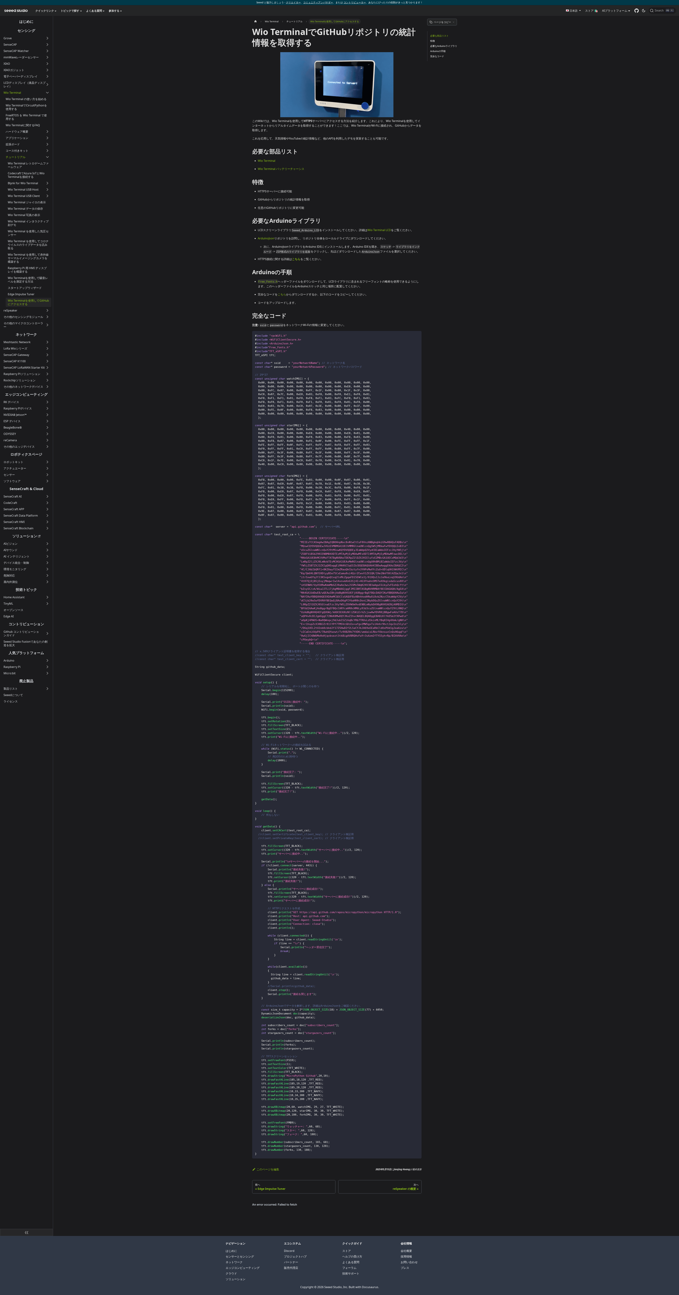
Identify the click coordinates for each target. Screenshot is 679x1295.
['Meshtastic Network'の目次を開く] (47, 342)
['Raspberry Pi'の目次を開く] (47, 667)
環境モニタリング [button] (15, 569)
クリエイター (293, 2)
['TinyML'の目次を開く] (47, 603)
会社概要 (406, 1251)
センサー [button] (9, 475)
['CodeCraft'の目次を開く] (47, 503)
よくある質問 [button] (94, 10)
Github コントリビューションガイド (21, 633)
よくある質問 (350, 1262)
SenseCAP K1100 (15, 361)
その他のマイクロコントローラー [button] (23, 325)
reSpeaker (10, 310)
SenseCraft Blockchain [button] (18, 528)
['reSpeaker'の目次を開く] (47, 310)
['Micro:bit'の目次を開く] (47, 673)
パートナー (291, 1262)
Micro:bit (10, 673)
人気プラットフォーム (26, 652)
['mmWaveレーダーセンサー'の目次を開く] (47, 57)
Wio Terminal (12, 93)
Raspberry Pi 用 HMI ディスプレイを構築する (27, 269)
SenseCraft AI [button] (13, 496)
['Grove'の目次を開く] (47, 38)
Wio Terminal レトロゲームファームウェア (28, 165)
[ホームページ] (255, 21)
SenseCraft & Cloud (26, 488)
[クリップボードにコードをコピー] (417, 335)
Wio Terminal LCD (379, 230)
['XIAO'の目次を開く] (47, 63)
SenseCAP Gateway (16, 355)
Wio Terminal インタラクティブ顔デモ (28, 223)
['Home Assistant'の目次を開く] (47, 597)
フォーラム (349, 1268)
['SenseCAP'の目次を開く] (47, 44)
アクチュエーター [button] (15, 468)
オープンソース (13, 610)
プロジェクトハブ (295, 1256)
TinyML (8, 604)
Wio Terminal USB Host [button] (23, 189)
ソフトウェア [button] (12, 481)
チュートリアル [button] (15, 157)
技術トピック (26, 589)
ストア (346, 1251)
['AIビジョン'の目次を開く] (47, 543)
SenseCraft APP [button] (14, 509)
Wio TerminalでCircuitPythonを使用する (26, 107)
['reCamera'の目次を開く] (47, 440)
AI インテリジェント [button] (17, 556)
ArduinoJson (266, 238)
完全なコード (437, 56)
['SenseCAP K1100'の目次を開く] (47, 361)
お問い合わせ (409, 1262)
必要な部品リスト (439, 35)
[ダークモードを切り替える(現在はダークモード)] (643, 10)
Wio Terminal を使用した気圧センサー (28, 233)
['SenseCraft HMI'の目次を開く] (47, 522)
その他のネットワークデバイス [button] (23, 387)
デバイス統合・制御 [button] (16, 563)
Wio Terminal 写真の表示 (24, 215)
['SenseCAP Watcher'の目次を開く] (47, 51)
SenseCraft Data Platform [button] (21, 515)
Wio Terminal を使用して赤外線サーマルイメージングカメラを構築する (28, 258)
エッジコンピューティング (26, 394)
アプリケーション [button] (17, 138)
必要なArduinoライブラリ (443, 46)
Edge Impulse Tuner (21, 294)
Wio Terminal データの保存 (25, 209)
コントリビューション (26, 624)
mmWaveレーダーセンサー (21, 57)
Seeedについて (13, 695)
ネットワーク (26, 334)
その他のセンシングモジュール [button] (23, 317)
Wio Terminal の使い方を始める (26, 99)
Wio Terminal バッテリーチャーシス (281, 169)
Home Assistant (14, 597)
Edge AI (9, 616)
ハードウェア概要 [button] (17, 131)
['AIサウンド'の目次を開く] (47, 550)
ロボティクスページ (26, 454)
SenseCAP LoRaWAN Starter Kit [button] (24, 367)
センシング (26, 30)
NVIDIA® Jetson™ (15, 415)
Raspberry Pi (12, 667)
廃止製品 (26, 681)
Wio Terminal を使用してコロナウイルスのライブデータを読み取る (28, 244)
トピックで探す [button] (70, 10)
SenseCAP (10, 44)
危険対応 (9, 575)
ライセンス (11, 701)
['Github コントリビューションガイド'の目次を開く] (47, 633)
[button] (573, 10)
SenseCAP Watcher (16, 51)
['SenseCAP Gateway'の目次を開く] (47, 355)
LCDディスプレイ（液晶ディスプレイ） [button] (25, 84)
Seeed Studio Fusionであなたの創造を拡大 (26, 643)
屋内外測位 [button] (11, 582)
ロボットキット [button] (13, 462)
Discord (289, 1251)
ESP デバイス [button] (12, 421)
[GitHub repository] (636, 10)
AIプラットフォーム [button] (614, 11)
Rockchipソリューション (20, 380)
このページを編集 (268, 1169)
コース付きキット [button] (17, 151)
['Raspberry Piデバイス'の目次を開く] (47, 408)
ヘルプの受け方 (352, 1256)
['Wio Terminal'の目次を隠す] (47, 92)
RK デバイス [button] (11, 402)
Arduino (9, 660)
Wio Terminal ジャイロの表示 (27, 202)
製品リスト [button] (11, 689)
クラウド (231, 1273)
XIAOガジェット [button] (14, 70)
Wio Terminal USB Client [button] (24, 196)
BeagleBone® (13, 427)
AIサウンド (11, 550)
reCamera (10, 440)
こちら (282, 294)
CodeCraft (10, 503)
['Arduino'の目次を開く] (47, 660)
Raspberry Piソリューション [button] (22, 374)
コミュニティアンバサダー (318, 2)
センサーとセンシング (240, 1256)
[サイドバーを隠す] (26, 1232)
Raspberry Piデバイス (18, 408)
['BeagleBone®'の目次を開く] (47, 427)
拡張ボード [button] (13, 144)
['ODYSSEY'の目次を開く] (47, 434)
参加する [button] (114, 10)
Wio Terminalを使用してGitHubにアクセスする (28, 302)
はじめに (26, 21)
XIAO (7, 64)
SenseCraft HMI (14, 522)
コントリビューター (355, 2)
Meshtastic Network (17, 342)
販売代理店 (291, 1268)
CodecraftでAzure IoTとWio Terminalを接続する (26, 175)
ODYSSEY (10, 434)
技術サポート (350, 1273)
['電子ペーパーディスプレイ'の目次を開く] (47, 76)
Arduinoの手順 (438, 51)
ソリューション (24, 536)
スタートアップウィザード (25, 288)
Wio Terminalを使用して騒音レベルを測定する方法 (28, 279)
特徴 (432, 40)
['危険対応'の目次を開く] (47, 575)
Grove (8, 38)
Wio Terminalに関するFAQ (23, 125)
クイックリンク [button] (44, 10)
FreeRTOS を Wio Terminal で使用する (26, 117)
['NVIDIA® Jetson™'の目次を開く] (47, 415)
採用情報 (406, 1256)
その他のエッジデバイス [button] (19, 447)
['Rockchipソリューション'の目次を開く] (47, 380)
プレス (405, 1268)
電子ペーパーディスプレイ (20, 76)
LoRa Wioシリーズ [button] (15, 348)
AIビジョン (11, 544)
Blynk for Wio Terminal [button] (23, 183)
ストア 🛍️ (591, 11)
